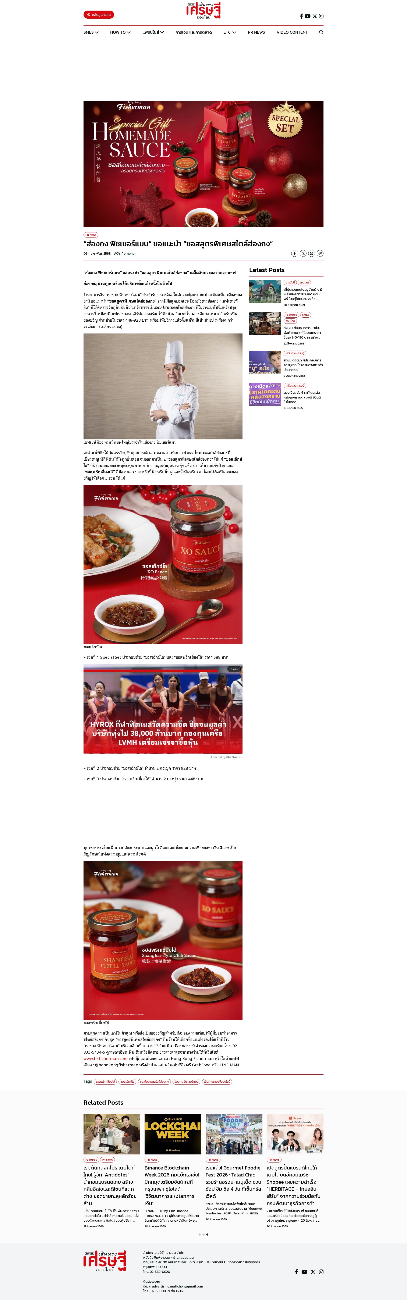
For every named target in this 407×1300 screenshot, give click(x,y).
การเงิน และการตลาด (194, 32)
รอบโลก (304, 282)
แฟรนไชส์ (150, 32)
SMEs (89, 32)
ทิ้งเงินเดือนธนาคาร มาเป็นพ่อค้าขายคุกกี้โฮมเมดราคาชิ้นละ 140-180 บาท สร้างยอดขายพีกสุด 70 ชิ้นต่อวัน (303, 335)
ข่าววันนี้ (290, 282)
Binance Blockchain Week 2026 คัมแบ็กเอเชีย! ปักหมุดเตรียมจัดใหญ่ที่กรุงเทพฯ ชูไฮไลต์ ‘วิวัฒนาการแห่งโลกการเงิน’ (172, 1185)
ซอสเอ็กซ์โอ (127, 1081)
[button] (200, 1234)
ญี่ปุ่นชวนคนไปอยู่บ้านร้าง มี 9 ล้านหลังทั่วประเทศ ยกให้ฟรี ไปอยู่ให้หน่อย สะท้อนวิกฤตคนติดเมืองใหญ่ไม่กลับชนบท (303, 299)
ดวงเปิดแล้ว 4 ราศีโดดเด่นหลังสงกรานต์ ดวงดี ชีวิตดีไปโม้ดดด (302, 397)
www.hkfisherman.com (106, 1058)
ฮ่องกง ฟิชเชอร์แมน (186, 1081)
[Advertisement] (203, 68)
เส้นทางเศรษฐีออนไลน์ (217, 1081)
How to (118, 32)
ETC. (227, 32)
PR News (256, 32)
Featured (291, 315)
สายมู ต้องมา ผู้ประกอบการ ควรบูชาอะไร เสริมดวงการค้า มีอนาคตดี (303, 365)
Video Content (292, 32)
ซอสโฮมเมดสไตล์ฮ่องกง (154, 1081)
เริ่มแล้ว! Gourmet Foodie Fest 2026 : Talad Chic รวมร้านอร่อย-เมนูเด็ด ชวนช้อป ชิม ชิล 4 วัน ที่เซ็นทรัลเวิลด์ (233, 1182)
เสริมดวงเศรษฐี (295, 353)
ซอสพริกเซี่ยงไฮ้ (105, 1081)
